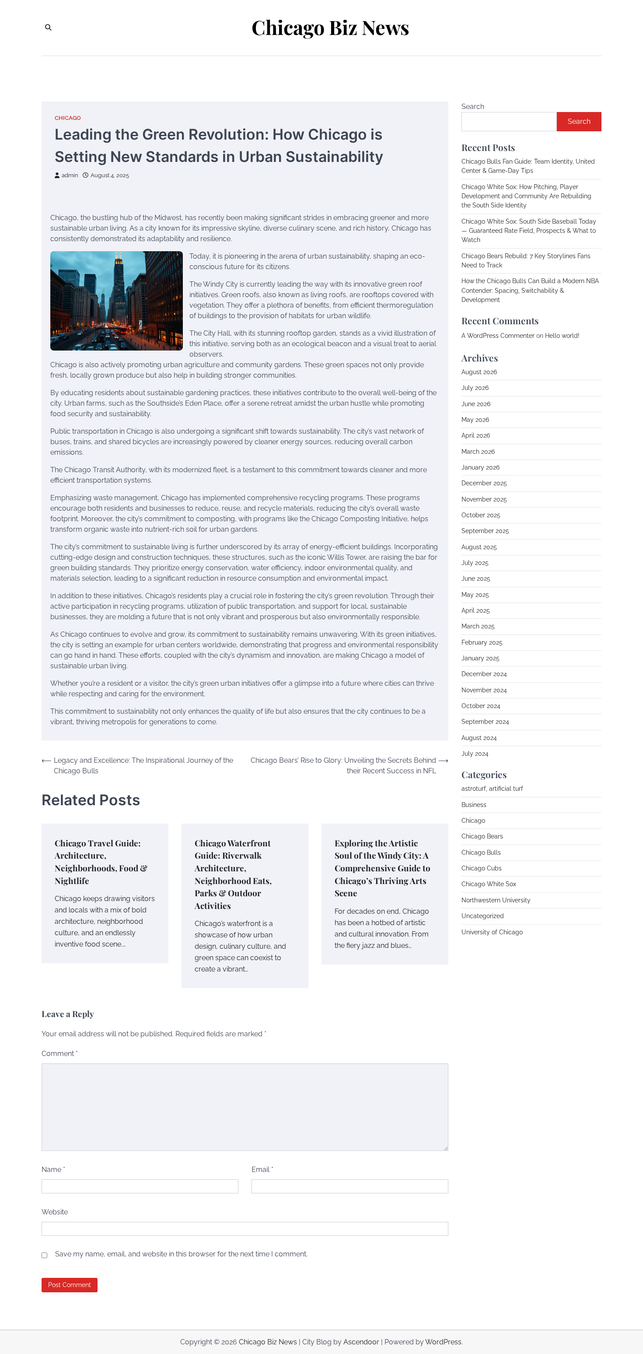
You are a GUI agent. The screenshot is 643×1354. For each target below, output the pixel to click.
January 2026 (480, 467)
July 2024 (475, 753)
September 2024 (485, 721)
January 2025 (480, 658)
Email (262, 1169)
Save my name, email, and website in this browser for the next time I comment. (181, 1254)
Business (473, 804)
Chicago (68, 118)
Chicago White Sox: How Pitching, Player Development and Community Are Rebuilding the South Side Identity (526, 196)
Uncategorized (482, 915)
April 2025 (475, 610)
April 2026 (475, 435)
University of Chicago (492, 932)
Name (53, 1169)
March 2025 (478, 626)
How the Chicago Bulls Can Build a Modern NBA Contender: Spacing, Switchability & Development (530, 290)
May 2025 (475, 594)
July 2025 (475, 562)
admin (70, 175)
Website (55, 1212)
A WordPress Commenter (498, 335)
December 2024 (484, 673)
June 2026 (475, 403)
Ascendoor (361, 1342)
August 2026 (479, 371)
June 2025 (475, 578)
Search (472, 106)
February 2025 (482, 642)
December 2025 (484, 483)
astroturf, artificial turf (492, 788)
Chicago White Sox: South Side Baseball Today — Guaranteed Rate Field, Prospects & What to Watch (528, 231)
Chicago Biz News (330, 27)
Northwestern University (496, 900)
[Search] (48, 27)
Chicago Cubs (481, 868)
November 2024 (484, 690)
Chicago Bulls (481, 852)
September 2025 (485, 530)
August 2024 (479, 737)
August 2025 (479, 547)
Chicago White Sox (488, 883)
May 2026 (475, 419)
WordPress (443, 1342)
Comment (60, 1053)
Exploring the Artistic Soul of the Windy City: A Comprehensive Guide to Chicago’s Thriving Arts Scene (382, 867)
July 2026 (475, 387)
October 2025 (480, 515)
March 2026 (478, 451)
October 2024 (480, 705)
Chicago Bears (482, 836)
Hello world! (562, 335)
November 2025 (484, 499)
